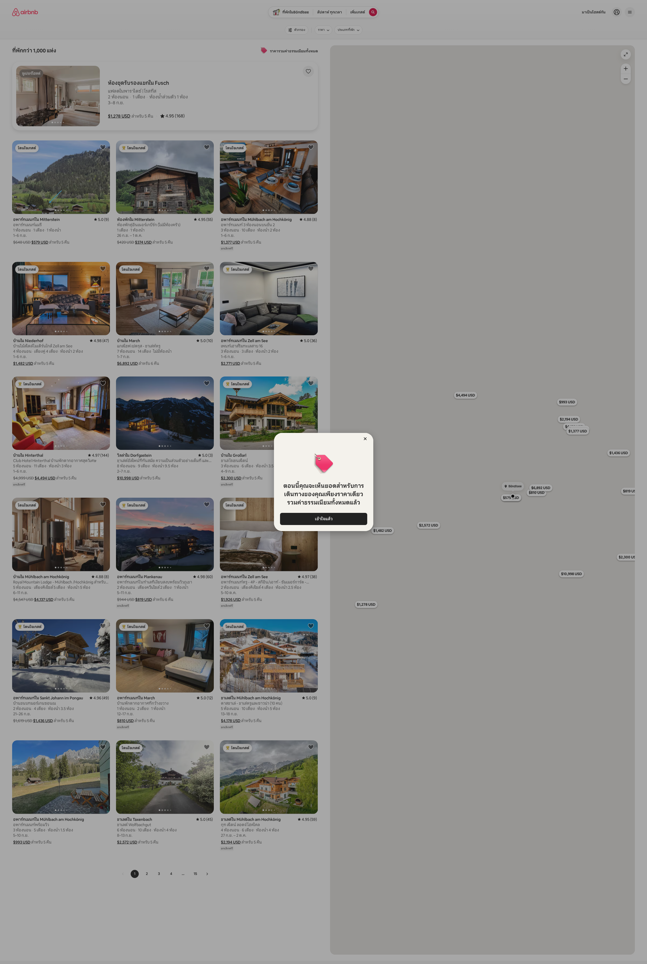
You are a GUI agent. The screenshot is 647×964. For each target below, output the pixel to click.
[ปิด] (365, 439)
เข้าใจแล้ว (323, 518)
